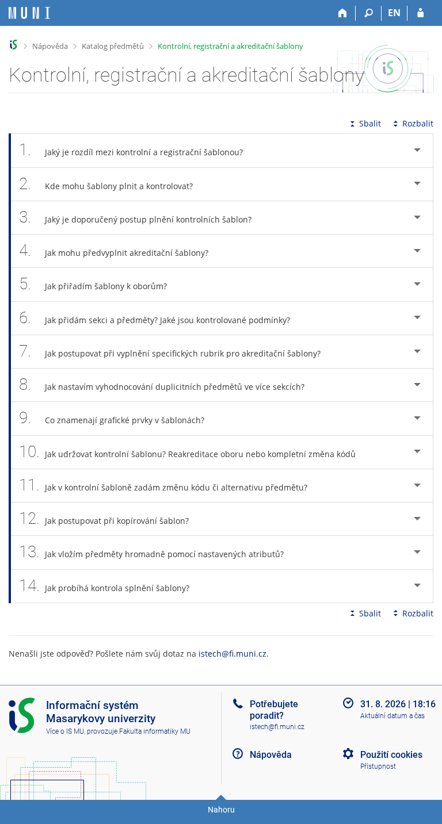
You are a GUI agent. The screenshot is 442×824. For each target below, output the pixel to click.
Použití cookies (391, 754)
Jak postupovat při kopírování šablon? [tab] (104, 518)
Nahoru (221, 809)
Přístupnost (378, 766)
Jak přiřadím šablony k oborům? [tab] (93, 283)
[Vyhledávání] (369, 13)
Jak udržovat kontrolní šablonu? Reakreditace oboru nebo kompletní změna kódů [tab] (187, 451)
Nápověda (50, 46)
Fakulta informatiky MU (154, 731)
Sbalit (370, 123)
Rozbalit (417, 123)
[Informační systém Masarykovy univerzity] (29, 13)
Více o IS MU (65, 731)
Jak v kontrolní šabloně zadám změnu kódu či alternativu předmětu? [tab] (163, 485)
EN (394, 12)
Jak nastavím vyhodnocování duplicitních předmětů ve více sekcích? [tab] (161, 384)
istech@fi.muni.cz (232, 653)
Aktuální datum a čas (392, 716)
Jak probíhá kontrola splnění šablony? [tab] (104, 585)
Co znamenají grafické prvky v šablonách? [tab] (111, 417)
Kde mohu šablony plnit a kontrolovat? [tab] (106, 183)
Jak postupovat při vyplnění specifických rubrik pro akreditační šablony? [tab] (170, 351)
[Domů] (343, 13)
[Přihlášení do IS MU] (420, 13)
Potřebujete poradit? (274, 709)
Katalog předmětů (113, 46)
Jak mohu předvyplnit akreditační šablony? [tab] (113, 250)
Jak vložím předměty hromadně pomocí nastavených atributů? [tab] (151, 551)
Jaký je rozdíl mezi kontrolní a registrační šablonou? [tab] (131, 149)
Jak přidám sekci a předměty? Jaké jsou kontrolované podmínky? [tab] (154, 317)
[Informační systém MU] (13, 44)
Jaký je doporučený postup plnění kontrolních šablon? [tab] (135, 217)
